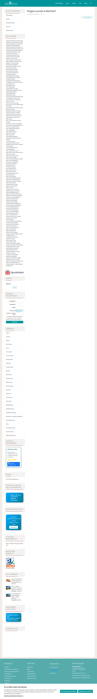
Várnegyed (8, 98)
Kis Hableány (9, 82)
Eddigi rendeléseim (31, 673)
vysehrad (18, 112)
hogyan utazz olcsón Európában (13, 216)
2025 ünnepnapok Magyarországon (14, 158)
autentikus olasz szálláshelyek (13, 197)
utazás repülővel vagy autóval (16, 48)
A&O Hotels (8, 401)
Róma (19, 59)
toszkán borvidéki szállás (12, 198)
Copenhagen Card (10, 83)
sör (15, 259)
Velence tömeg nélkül (11, 229)
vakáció (17, 264)
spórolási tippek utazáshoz (12, 213)
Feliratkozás (15, 322)
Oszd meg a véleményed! (10, 676)
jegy (11, 119)
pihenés (8, 245)
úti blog (8, 246)
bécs (17, 47)
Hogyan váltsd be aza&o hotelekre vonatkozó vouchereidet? (16, 497)
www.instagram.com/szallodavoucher (81, 677)
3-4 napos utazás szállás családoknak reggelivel (12, 255)
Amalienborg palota (10, 79)
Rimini (19, 178)
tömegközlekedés (15, 45)
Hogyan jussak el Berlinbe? (41, 11)
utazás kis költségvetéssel (12, 209)
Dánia (8, 348)
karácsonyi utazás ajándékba (13, 125)
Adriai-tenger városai (11, 240)
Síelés (7, 424)
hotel (18, 44)
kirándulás (15, 248)
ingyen (7, 262)
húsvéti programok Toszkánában (14, 221)
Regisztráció (30, 667)
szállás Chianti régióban (11, 200)
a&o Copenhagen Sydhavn (12, 71)
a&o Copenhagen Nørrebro (12, 72)
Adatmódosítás (30, 671)
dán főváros (19, 90)
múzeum (11, 115)
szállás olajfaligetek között (12, 192)
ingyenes (13, 47)
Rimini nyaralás (16, 251)
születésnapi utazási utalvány (13, 190)
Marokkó (8, 370)
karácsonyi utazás (10, 141)
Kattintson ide (13, 527)
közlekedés (8, 45)
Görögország (9, 251)
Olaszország (15, 40)
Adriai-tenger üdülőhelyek (12, 178)
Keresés (14, 287)
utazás (12, 42)
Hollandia (8, 363)
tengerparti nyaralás (11, 253)
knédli (7, 115)
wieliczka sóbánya (10, 261)
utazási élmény (14, 208)
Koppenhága (20, 96)
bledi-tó (14, 245)
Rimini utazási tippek (11, 176)
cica (19, 262)
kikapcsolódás (9, 61)
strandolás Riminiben (11, 168)
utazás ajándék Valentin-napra (13, 52)
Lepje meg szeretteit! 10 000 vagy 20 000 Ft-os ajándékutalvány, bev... (16, 580)
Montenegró (9, 374)
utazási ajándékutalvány (12, 147)
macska (8, 264)
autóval (8, 101)
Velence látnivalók (10, 257)
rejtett (7, 117)
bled (18, 245)
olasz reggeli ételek (10, 130)
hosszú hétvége (9, 99)
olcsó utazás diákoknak (11, 214)
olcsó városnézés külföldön (12, 211)
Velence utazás (9, 187)
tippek (7, 48)
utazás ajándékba (10, 149)
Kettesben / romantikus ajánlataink (14, 416)
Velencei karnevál (10, 134)
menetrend (8, 208)
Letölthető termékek (31, 678)
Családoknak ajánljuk (11, 412)
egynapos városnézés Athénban (13, 181)
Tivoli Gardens (15, 82)
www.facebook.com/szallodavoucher (81, 675)
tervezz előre (9, 205)
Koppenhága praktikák (11, 91)
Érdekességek (9, 15)
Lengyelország (10, 367)
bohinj (11, 245)
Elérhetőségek (59, 3)
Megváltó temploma (15, 77)
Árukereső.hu (53, 673)
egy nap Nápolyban (16, 205)
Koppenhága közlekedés (11, 69)
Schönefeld (17, 111)
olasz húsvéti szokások (11, 225)
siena (21, 125)
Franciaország (10, 355)
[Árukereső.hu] (60, 670)
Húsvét (11, 246)
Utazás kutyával (10, 431)
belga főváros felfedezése (12, 160)
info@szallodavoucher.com (78, 673)
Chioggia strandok (18, 233)
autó (19, 42)
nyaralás (21, 40)
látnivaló (8, 109)
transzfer (21, 107)
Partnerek (6, 683)
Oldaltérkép (7, 680)
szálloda (8, 50)
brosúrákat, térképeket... (13, 620)
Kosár (67, 3)
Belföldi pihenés (9, 405)
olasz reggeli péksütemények (12, 128)
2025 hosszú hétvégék (11, 157)
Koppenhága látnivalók (11, 96)
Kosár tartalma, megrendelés (11, 669)
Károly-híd (14, 98)
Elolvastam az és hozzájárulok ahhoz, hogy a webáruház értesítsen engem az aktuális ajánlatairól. (14, 318)
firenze (7, 127)
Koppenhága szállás (11, 74)
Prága (10, 40)
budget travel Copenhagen (12, 63)
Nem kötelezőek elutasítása (68, 691)
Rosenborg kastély (10, 80)
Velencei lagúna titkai (11, 230)
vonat (15, 99)
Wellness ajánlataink (11, 435)
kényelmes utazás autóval (12, 189)
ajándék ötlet (9, 144)
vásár (15, 117)
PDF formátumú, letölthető (13, 618)
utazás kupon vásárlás (17, 144)
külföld (13, 262)
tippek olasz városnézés (11, 186)
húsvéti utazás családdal (12, 222)
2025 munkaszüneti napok (12, 155)
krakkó (15, 42)
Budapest (12, 107)
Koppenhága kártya (10, 85)
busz (15, 44)
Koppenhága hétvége (11, 90)
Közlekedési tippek (10, 22)
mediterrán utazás (10, 238)
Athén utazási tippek (11, 182)
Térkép (74, 3)
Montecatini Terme (10, 259)
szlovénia (21, 245)
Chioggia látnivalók (10, 235)
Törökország (9, 397)
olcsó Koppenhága (10, 87)
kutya (11, 265)
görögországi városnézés (12, 184)
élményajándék (9, 146)
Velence (8, 44)
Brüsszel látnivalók (10, 165)
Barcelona (19, 194)
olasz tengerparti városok (12, 59)
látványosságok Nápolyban (12, 206)
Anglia (8, 332)
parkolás (12, 44)
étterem (14, 114)
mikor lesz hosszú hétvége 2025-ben (14, 152)
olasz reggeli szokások (11, 131)
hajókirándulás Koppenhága (12, 75)
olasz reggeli (18, 257)
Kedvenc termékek (31, 676)
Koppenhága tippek (10, 93)
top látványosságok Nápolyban (13, 203)
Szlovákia (8, 389)
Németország (9, 378)
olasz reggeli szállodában (12, 136)
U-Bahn (7, 114)
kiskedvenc (12, 264)
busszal (8, 107)
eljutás (20, 44)
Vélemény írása (12, 465)
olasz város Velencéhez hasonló (13, 120)
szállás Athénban (10, 249)
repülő (21, 42)
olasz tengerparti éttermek (12, 173)
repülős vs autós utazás (11, 58)
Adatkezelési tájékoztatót (18, 316)
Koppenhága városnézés (12, 88)
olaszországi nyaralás (11, 241)
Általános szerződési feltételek (11, 671)
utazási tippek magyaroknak (12, 55)
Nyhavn (21, 82)
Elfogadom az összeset (85, 691)
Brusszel (8, 122)
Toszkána (8, 42)
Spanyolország (18, 195)
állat (16, 262)
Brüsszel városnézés (11, 166)
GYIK (80, 3)
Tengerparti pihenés (10, 427)
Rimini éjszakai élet (10, 174)
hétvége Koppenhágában (12, 64)
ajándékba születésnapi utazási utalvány (13, 138)
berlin (11, 114)
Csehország (9, 344)
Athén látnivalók (16, 179)
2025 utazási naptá (10, 154)
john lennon (8, 112)
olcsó (10, 262)
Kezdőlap (6, 667)
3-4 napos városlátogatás (12, 162)
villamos (8, 119)
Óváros (18, 98)
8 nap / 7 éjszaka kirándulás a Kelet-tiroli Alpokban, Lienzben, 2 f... (17, 588)
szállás (7, 40)
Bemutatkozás (7, 673)
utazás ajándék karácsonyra (12, 142)
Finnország (9, 351)
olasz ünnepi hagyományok (12, 227)
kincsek (20, 115)
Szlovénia (8, 393)
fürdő (18, 259)
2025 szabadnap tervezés (12, 150)
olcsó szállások (9, 248)
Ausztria (8, 336)
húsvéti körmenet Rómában (12, 224)
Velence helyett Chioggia (11, 232)
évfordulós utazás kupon (12, 53)
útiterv (19, 47)
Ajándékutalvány (10, 408)
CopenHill (8, 77)
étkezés (16, 107)
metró (18, 117)
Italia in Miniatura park (11, 170)
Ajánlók (7, 19)
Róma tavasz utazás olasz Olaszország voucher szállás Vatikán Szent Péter (14, 104)
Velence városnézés (10, 133)
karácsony (8, 47)
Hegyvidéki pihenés (10, 420)
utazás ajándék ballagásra (16, 50)
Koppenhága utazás (11, 95)
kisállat (21, 264)
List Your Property (54, 667)
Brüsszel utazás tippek (11, 163)
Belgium (8, 340)
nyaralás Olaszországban (12, 237)
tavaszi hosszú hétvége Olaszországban (11, 218)
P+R (22, 261)
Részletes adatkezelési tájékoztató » (13, 696)
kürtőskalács (18, 261)
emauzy (13, 112)
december (11, 117)
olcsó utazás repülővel (11, 194)
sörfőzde (18, 114)
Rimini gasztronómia (11, 171)
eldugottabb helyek (10, 111)
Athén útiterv (9, 179)
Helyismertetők (9, 30)
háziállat (8, 265)
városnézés (12, 195)
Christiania (17, 80)
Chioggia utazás (10, 233)
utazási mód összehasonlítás (13, 56)
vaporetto (12, 109)
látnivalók (15, 115)
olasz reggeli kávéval (14, 127)
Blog (86, 3)
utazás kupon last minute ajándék (14, 123)
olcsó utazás (16, 246)
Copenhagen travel (17, 61)
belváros (19, 99)
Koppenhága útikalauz (11, 67)
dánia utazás (9, 66)
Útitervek (8, 26)
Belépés (29, 669)
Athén (15, 249)
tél (21, 47)
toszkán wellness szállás (12, 202)
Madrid (7, 195)
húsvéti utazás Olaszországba (13, 243)
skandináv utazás (16, 66)
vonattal (12, 101)
